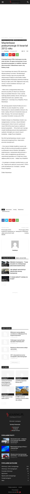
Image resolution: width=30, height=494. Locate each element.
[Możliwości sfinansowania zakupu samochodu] (5, 349)
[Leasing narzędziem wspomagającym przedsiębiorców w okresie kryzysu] (8, 374)
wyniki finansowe (5, 211)
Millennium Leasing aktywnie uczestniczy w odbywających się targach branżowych (18, 334)
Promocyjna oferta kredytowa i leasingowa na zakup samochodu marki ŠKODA (8, 232)
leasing (14, 209)
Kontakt (20, 487)
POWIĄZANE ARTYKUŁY (8, 258)
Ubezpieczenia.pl (15, 430)
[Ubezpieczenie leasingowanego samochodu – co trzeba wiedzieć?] (5, 456)
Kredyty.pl (15, 429)
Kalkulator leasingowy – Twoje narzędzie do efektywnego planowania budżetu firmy (19, 263)
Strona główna (5, 37)
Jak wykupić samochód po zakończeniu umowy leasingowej (18, 271)
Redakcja (6, 51)
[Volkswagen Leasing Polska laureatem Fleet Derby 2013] (5, 342)
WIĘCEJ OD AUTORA (21, 258)
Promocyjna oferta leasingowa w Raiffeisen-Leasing (22, 231)
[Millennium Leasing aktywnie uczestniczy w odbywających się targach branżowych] (5, 334)
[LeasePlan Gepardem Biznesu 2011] (22, 374)
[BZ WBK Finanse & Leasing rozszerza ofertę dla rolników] (22, 390)
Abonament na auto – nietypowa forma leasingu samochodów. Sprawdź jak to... (18, 440)
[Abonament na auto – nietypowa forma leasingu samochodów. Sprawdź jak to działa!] (5, 440)
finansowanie (9, 209)
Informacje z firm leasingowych (16, 37)
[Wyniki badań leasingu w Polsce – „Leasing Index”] (5, 448)
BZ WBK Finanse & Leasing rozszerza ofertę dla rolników (22, 398)
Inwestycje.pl (15, 427)
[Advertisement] (15, 20)
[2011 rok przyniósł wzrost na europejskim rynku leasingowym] (5, 357)
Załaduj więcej (14, 362)
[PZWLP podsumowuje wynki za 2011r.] (8, 390)
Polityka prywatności (12, 487)
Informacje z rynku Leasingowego (20, 40)
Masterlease (20, 209)
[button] (28, 2)
